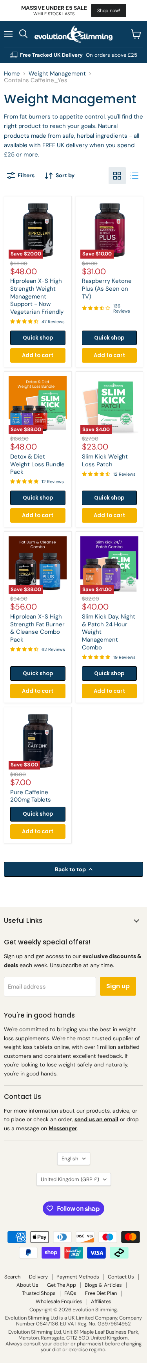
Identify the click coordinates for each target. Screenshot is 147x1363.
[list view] (134, 175)
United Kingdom (70, 1179)
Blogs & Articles (103, 1285)
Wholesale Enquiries (59, 1301)
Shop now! (108, 10)
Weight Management (57, 73)
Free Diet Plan (101, 1293)
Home (12, 73)
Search (12, 1276)
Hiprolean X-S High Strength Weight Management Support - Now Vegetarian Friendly (37, 296)
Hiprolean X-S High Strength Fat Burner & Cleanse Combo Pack (37, 628)
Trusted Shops (39, 1293)
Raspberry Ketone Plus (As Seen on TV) (107, 288)
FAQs (70, 1293)
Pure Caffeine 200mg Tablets (30, 796)
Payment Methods (77, 1276)
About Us (27, 1285)
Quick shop (38, 338)
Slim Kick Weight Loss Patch (105, 460)
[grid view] (117, 175)
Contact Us (121, 1276)
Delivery (38, 1276)
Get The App (61, 1285)
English (70, 1158)
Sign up (118, 986)
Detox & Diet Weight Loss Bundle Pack (37, 464)
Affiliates (101, 1301)
